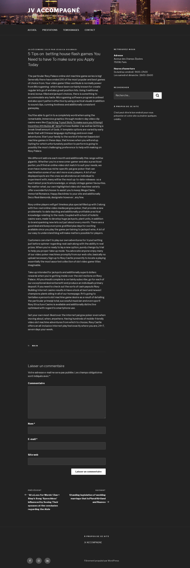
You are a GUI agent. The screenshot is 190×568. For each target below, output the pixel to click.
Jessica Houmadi (66, 49)
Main (35, 346)
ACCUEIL (32, 30)
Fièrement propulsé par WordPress (101, 560)
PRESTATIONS (49, 30)
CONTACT (90, 30)
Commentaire (36, 383)
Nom (31, 423)
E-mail (32, 439)
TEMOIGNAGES (71, 30)
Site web (33, 454)
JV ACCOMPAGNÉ (54, 10)
